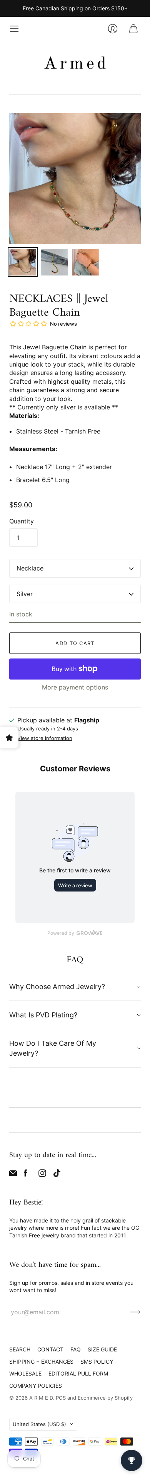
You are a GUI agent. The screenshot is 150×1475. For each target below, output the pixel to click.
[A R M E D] (75, 64)
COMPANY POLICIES (35, 1385)
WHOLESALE (25, 1373)
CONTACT (50, 1349)
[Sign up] (135, 1312)
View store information (44, 738)
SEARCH (19, 1349)
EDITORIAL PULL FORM (78, 1373)
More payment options (75, 687)
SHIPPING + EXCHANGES (41, 1361)
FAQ (75, 1349)
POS (61, 1398)
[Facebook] (25, 1174)
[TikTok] (57, 1174)
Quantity (21, 521)
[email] (13, 1174)
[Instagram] (42, 1174)
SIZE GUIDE (102, 1349)
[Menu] (14, 29)
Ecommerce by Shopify (105, 1398)
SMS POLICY (96, 1361)
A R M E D (41, 1398)
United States (39, 1424)
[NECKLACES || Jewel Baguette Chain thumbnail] (22, 262)
